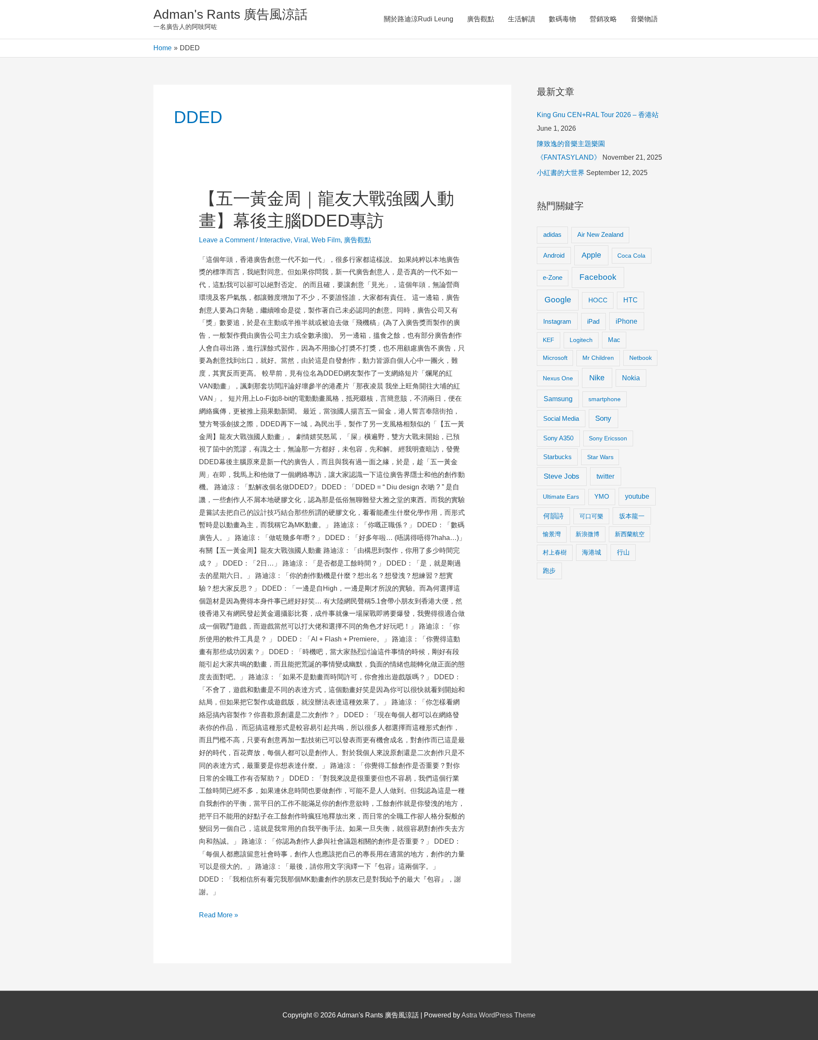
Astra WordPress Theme (498, 1015)
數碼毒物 (562, 19)
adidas (552, 234)
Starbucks (557, 456)
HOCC (598, 300)
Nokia (631, 378)
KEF (548, 339)
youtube (637, 496)
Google (557, 299)
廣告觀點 (480, 19)
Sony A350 (558, 438)
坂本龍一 (632, 516)
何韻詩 (553, 516)
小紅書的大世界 (561, 172)
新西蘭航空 (630, 534)
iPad (593, 321)
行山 (623, 552)
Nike (597, 377)
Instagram (557, 321)
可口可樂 (591, 516)
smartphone (604, 399)
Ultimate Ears (561, 496)
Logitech (581, 339)
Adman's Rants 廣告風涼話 (230, 14)
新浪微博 (587, 534)
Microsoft (555, 357)
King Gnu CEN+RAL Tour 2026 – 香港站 (598, 114)
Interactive (275, 240)
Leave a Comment (226, 240)
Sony (603, 418)
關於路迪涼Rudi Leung (418, 19)
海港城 (591, 552)
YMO (601, 496)
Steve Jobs (561, 476)
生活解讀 (521, 19)
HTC (630, 300)
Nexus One (558, 378)
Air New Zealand (600, 234)
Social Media (561, 418)
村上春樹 (555, 552)
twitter (605, 476)
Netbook (640, 357)
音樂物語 (644, 19)
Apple (591, 255)
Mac (614, 339)
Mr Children (598, 357)
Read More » (218, 916)
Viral (301, 240)
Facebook (597, 277)
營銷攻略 (603, 19)
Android (554, 255)
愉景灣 (552, 534)
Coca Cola (631, 255)
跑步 (549, 570)
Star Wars (600, 457)
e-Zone (552, 277)
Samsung (558, 398)
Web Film (325, 240)
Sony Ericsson (608, 438)
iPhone (626, 321)
